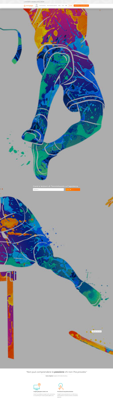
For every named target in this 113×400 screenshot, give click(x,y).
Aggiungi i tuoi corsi (96, 331)
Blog (59, 5)
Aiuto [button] (63, 5)
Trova (67, 189)
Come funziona (42, 5)
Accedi (70, 5)
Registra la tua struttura (81, 5)
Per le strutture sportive (52, 5)
